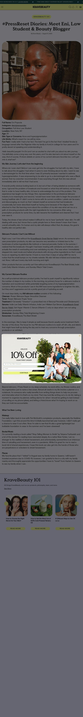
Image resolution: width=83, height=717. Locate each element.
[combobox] (23, 364)
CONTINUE (24, 373)
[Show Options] (43, 364)
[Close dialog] (80, 336)
